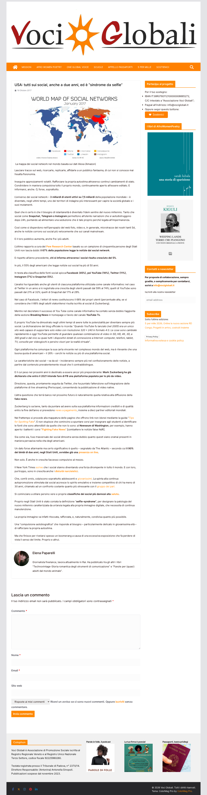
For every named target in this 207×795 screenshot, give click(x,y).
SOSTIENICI (162, 67)
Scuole (98, 67)
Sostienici (158, 114)
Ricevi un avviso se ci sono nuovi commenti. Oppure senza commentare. (71, 704)
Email (15, 670)
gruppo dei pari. (106, 486)
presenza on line (88, 452)
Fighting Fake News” (54, 429)
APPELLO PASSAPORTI (120, 67)
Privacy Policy (152, 337)
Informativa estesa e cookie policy (164, 340)
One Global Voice (78, 67)
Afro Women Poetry (49, 67)
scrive (39, 467)
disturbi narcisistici (66, 471)
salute (115, 494)
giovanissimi (85, 478)
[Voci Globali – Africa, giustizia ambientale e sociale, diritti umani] (103, 11)
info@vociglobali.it (163, 285)
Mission (26, 67)
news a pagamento (66, 410)
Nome (16, 655)
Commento (19, 611)
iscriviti (119, 701)
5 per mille (144, 67)
